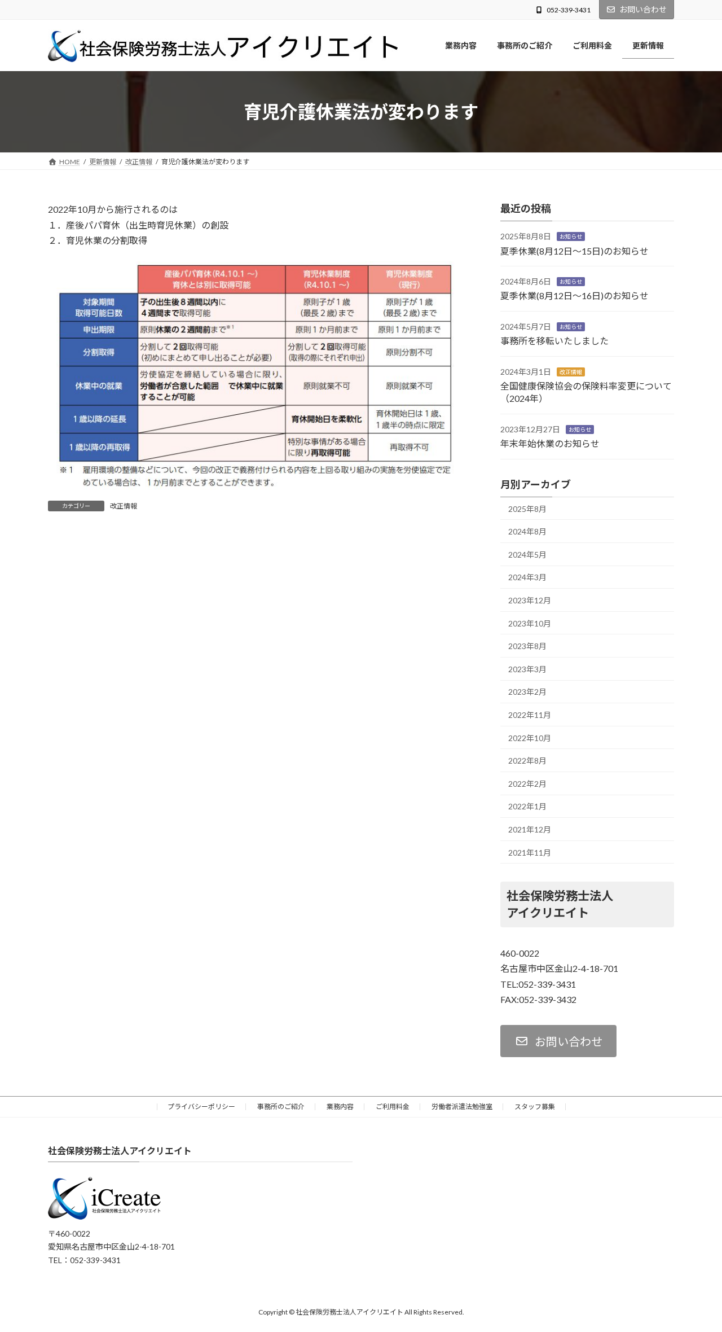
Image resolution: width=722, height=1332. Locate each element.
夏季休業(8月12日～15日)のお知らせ (574, 251)
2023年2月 (527, 692)
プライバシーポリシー (201, 1106)
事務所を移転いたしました (554, 341)
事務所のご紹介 (281, 1106)
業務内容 (340, 1106)
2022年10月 (529, 738)
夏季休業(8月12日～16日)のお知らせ (574, 296)
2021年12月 (529, 829)
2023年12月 (529, 600)
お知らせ (571, 237)
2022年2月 (527, 783)
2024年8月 (527, 532)
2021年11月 (529, 852)
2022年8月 (527, 761)
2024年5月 (527, 554)
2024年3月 (527, 577)
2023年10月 (529, 623)
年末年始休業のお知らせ (550, 444)
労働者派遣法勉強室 (462, 1106)
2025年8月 (527, 509)
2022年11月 (529, 715)
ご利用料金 (393, 1106)
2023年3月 (527, 669)
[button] (558, 1041)
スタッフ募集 (534, 1106)
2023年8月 (527, 646)
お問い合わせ (643, 9)
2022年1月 (527, 807)
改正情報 (123, 506)
